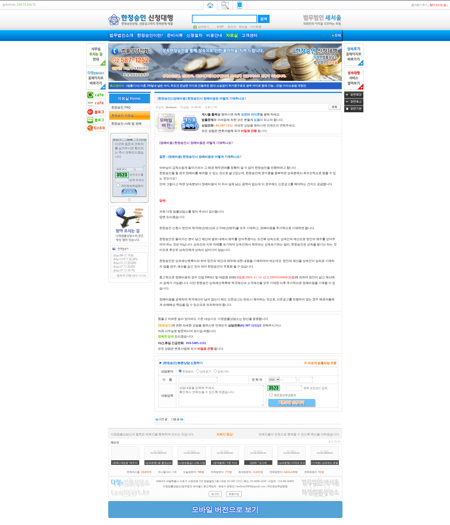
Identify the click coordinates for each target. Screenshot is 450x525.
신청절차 (194, 35)
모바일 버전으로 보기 (225, 509)
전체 (338, 35)
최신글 (243, 26)
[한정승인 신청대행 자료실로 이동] (225, 80)
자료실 (232, 35)
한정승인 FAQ (120, 107)
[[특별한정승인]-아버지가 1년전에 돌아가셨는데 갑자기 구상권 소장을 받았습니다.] (161, 419)
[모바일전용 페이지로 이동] (240, 4)
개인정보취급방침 (277, 486)
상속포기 (203, 26)
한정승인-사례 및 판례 (125, 123)
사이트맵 (255, 26)
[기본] (354, 111)
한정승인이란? (150, 35)
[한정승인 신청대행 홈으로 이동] (210, 4)
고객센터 (250, 35)
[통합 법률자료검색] (225, 4)
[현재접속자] (120, 248)
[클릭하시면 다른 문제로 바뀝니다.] (122, 175)
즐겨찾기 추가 (419, 5)
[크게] (354, 97)
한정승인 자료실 (122, 115)
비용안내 (214, 35)
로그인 (215, 494)
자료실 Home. (129, 98)
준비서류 (175, 35)
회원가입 (234, 494)
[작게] (354, 104)
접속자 (232, 26)
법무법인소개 (121, 35)
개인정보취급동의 (131, 186)
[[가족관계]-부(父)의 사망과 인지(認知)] (177, 419)
